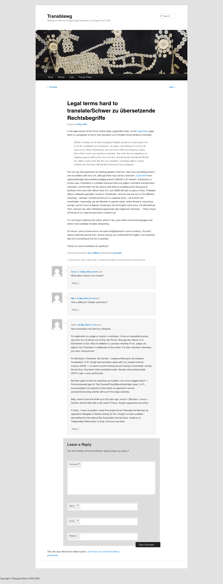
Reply (75, 283)
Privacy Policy (85, 77)
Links (71, 77)
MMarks (96, 252)
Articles (61, 77)
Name (73, 505)
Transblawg (59, 16)
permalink (117, 252)
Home (50, 77)
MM (72, 298)
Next (172, 87)
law (89, 252)
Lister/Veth (141, 175)
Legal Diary (143, 131)
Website (72, 535)
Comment (74, 464)
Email (73, 520)
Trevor (74, 271)
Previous (52, 87)
